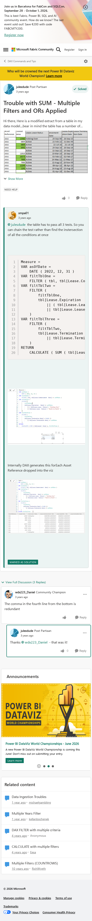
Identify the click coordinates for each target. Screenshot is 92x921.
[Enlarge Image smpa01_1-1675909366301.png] (46, 506)
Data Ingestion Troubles (29, 797)
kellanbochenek (39, 819)
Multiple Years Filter (26, 813)
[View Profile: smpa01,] (12, 215)
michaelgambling (40, 802)
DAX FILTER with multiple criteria (36, 830)
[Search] (58, 49)
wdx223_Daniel (25, 592)
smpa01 (23, 213)
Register (69, 49)
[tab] (44, 766)
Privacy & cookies (40, 898)
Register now (14, 35)
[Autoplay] (39, 766)
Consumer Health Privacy (59, 912)
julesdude (22, 87)
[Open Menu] (86, 61)
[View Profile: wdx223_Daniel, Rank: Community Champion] (8, 594)
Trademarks (10, 906)
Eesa (33, 852)
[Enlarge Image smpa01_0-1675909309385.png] (46, 417)
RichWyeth (39, 869)
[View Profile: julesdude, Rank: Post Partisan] (8, 89)
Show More (15, 179)
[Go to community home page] (33, 49)
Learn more (54, 76)
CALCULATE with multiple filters (35, 846)
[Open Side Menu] (5, 49)
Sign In (82, 49)
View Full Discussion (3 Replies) (26, 582)
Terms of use (63, 898)
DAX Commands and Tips (22, 61)
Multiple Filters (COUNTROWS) (35, 863)
